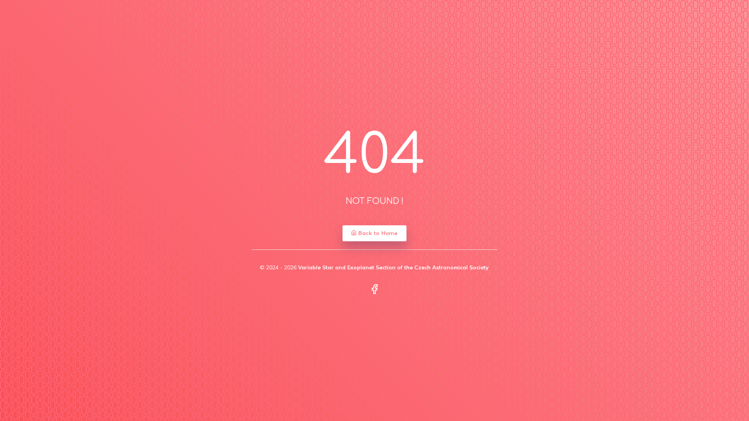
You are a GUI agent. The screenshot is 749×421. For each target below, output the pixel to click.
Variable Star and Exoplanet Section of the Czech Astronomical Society (393, 267)
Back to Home (377, 233)
